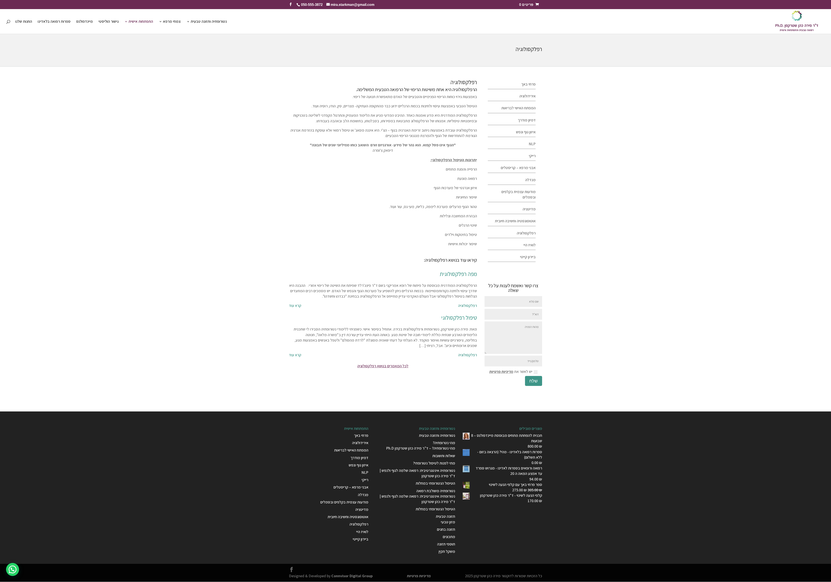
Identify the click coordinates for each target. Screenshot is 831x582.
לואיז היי (529, 244)
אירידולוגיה (527, 96)
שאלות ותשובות (443, 455)
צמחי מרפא (172, 22)
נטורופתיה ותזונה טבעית (209, 22)
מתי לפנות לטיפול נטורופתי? (434, 463)
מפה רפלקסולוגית (458, 273)
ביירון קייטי (528, 256)
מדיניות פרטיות (501, 371)
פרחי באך (528, 84)
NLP (532, 143)
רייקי (532, 155)
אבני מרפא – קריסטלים (518, 167)
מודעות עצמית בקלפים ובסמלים (344, 502)
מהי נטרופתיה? (444, 442)
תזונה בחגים (446, 529)
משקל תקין (447, 551)
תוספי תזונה (446, 544)
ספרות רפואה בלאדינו (54, 22)
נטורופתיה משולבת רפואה (435, 490)
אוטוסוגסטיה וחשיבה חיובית (515, 220)
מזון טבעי (448, 521)
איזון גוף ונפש (526, 131)
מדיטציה (529, 208)
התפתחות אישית (141, 22)
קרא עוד (295, 305)
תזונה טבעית (445, 516)
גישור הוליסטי (108, 22)
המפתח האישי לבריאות (518, 107)
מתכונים (449, 536)
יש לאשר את (510, 371)
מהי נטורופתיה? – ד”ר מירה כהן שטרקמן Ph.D (420, 448)
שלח (533, 381)
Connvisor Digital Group (352, 575)
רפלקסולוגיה (467, 305)
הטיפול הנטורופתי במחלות (435, 483)
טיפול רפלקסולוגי (459, 317)
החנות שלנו (23, 22)
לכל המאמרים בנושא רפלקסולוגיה (382, 365)
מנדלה (530, 179)
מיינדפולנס (84, 22)
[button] (12, 569)
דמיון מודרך (527, 120)
